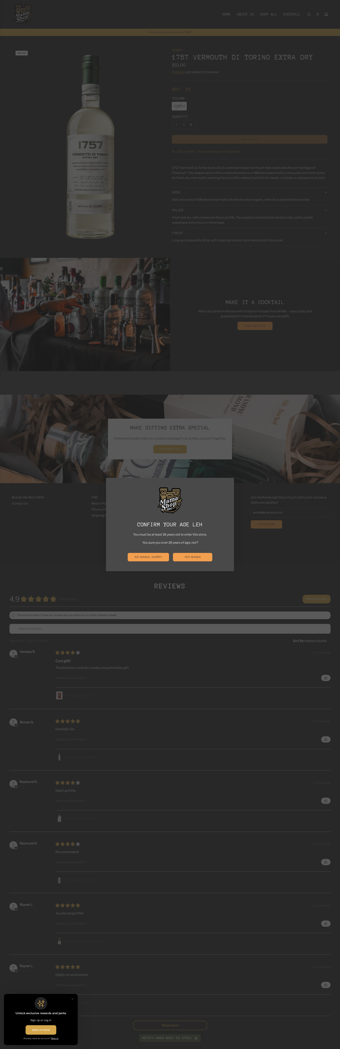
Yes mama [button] (192, 557)
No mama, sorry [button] (148, 557)
